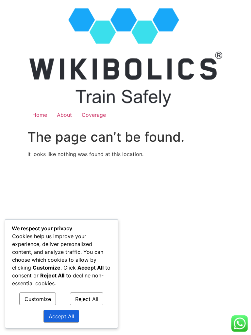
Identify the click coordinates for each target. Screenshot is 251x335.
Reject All (86, 299)
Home (39, 115)
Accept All (61, 316)
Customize (38, 299)
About (64, 115)
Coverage (94, 115)
